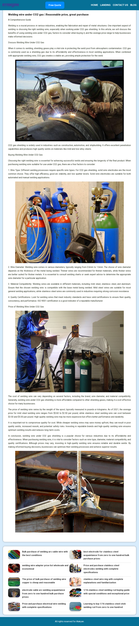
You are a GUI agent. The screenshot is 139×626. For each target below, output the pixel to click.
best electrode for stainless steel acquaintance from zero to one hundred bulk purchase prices (106, 555)
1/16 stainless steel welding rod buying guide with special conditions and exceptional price (106, 592)
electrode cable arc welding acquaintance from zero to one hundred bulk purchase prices (43, 593)
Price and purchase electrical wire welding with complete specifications (44, 605)
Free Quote (55, 5)
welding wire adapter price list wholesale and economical (45, 567)
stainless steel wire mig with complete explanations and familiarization (103, 581)
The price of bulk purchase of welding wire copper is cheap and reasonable (44, 581)
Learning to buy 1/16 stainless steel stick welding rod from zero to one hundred (104, 605)
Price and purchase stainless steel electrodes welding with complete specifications (101, 569)
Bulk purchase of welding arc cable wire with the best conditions (45, 553)
